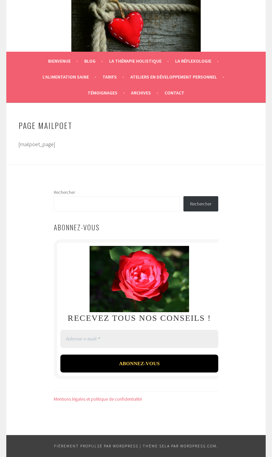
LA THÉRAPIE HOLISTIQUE (135, 61)
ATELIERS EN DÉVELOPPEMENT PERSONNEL (173, 77)
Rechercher (64, 192)
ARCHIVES (141, 93)
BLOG (90, 61)
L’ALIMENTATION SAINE (65, 77)
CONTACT (174, 93)
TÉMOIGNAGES (102, 93)
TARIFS (109, 77)
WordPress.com (198, 445)
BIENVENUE (59, 61)
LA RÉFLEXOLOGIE (193, 61)
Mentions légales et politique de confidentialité (98, 399)
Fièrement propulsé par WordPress (96, 445)
